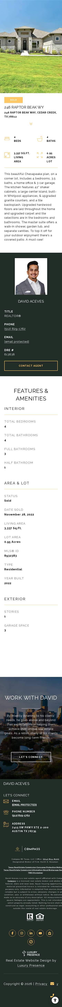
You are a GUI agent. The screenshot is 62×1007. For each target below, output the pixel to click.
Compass (12, 881)
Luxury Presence (31, 965)
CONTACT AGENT (31, 365)
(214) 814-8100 (51, 859)
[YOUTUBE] (40, 933)
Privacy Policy (46, 984)
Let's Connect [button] (31, 757)
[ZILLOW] (49, 933)
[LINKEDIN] (31, 933)
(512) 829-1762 (15, 328)
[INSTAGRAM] (21, 933)
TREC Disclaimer (35, 873)
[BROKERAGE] (31, 941)
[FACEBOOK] (12, 933)
